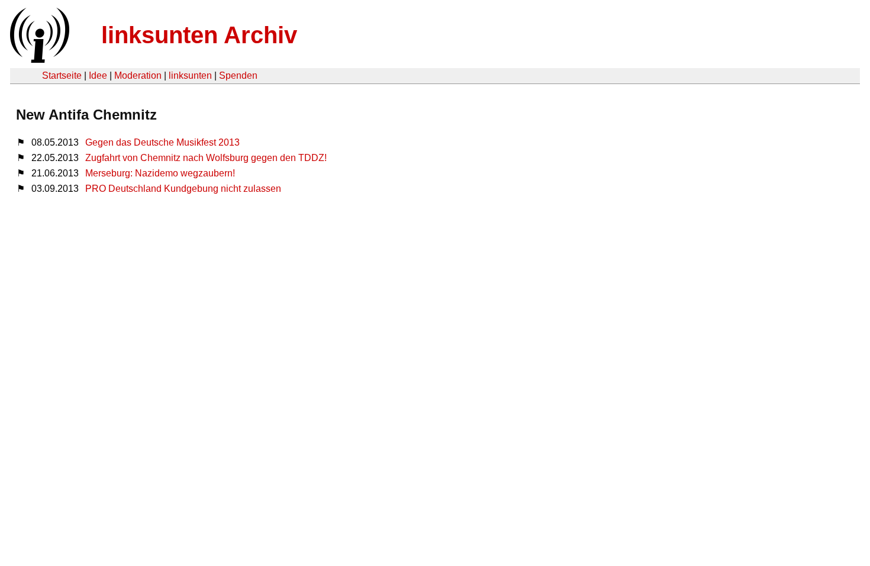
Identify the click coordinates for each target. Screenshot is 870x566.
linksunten (190, 75)
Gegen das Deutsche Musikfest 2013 (162, 142)
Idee (98, 75)
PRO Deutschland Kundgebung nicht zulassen (183, 189)
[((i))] (38, 59)
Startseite (62, 75)
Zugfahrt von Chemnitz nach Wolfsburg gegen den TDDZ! (206, 158)
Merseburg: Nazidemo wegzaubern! (160, 173)
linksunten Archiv (199, 35)
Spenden (238, 75)
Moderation (138, 75)
